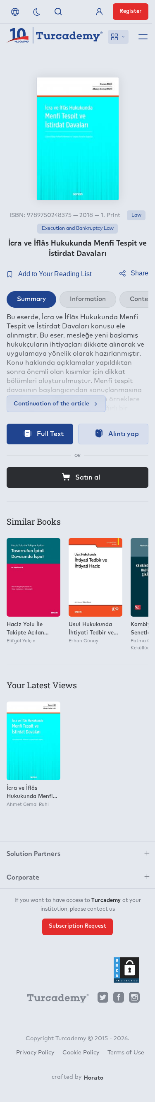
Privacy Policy (35, 1053)
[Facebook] (118, 999)
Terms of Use (125, 1053)
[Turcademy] (54, 1000)
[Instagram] (134, 999)
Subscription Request (77, 926)
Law (136, 215)
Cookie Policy (80, 1053)
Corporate (23, 877)
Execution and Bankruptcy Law (78, 228)
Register (130, 11)
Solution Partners (33, 853)
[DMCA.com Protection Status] (126, 970)
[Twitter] (103, 999)
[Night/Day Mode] (36, 11)
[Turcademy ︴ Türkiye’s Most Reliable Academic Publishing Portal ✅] (55, 37)
